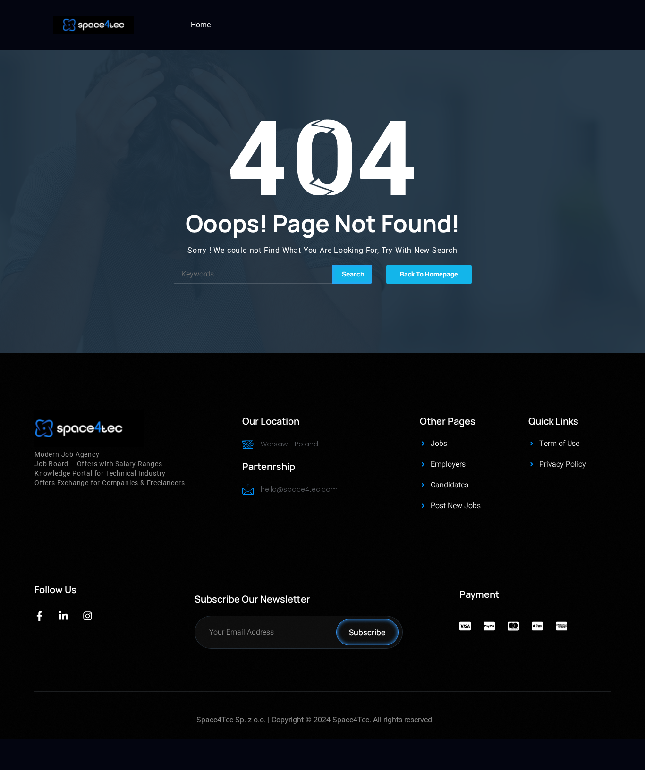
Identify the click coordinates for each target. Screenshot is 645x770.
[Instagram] (88, 616)
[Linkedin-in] (63, 616)
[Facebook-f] (39, 616)
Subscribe (367, 632)
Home (201, 24)
